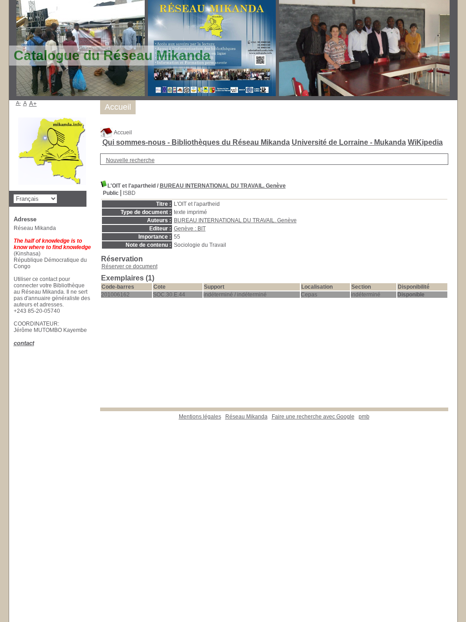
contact (24, 343)
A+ (33, 103)
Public (111, 193)
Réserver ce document (129, 266)
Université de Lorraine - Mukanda (349, 142)
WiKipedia (425, 142)
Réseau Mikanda (246, 416)
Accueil (122, 132)
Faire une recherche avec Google (313, 416)
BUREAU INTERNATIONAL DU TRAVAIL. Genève (223, 186)
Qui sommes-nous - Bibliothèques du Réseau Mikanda (196, 142)
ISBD (129, 193)
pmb (364, 416)
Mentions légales (200, 416)
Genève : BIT (190, 228)
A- (18, 103)
